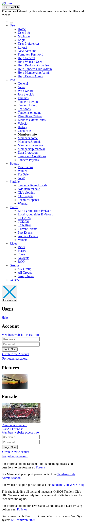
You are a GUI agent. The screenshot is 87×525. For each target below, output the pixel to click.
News (21, 87)
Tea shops (24, 109)
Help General (26, 58)
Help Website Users (30, 61)
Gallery (14, 279)
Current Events (27, 229)
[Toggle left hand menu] (11, 22)
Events (14, 207)
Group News (26, 276)
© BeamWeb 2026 (23, 520)
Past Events (25, 232)
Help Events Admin (30, 76)
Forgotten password (15, 358)
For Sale (23, 174)
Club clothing (26, 192)
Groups (14, 265)
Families (23, 98)
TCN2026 (24, 225)
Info (12, 80)
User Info (24, 32)
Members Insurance (30, 145)
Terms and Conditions (32, 156)
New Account (27, 50)
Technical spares (28, 200)
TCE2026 (24, 218)
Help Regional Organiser (34, 65)
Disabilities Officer (30, 116)
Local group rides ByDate (34, 210)
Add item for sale (29, 189)
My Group (24, 36)
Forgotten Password (30, 54)
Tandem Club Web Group (68, 484)
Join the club (26, 94)
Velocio (23, 123)
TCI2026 (24, 221)
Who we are (25, 90)
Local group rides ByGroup (35, 214)
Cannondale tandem (14, 425)
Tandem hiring (27, 105)
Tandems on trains (29, 112)
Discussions (25, 167)
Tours (21, 254)
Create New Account (15, 354)
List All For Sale (12, 428)
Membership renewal (31, 149)
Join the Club (11, 7)
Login (21, 40)
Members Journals (29, 141)
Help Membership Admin (34, 72)
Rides (13, 243)
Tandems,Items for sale (32, 185)
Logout (22, 47)
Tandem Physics (28, 160)
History (22, 127)
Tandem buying (28, 101)
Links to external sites (32, 120)
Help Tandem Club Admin (35, 69)
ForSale (15, 181)
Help (5, 317)
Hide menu (9, 300)
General (23, 83)
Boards (14, 163)
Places (22, 250)
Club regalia (25, 196)
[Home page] (7, 3)
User (13, 25)
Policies (22, 509)
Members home (28, 138)
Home (22, 29)
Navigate (23, 258)
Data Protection (28, 152)
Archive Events (28, 236)
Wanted (23, 170)
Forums (41, 467)
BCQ (21, 261)
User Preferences (28, 43)
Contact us (24, 130)
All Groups (25, 272)
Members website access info (20, 334)
